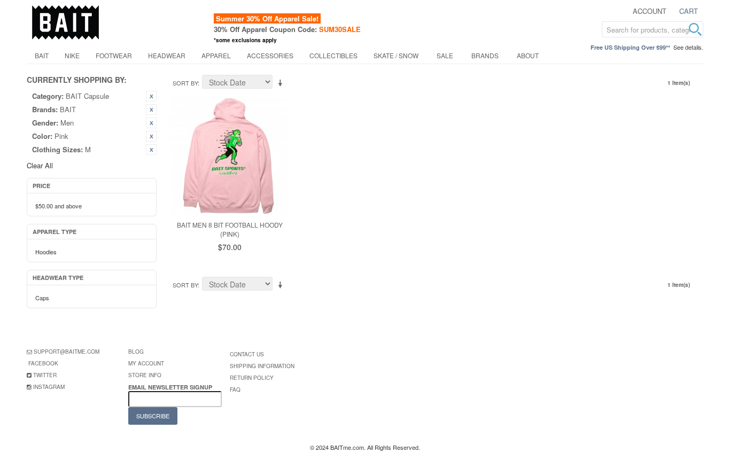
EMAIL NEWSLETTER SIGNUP (171, 387)
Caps (42, 297)
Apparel (216, 55)
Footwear (114, 55)
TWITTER (45, 375)
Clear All (40, 165)
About (528, 55)
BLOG (136, 351)
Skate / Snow (396, 55)
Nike (72, 55)
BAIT (42, 55)
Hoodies (46, 251)
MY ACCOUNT (146, 363)
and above (58, 205)
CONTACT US (247, 354)
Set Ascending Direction (282, 83)
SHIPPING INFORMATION (262, 366)
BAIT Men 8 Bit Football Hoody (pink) (230, 229)
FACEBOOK (43, 363)
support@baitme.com (66, 351)
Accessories (270, 55)
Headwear (166, 55)
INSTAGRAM (49, 387)
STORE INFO (144, 375)
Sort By (185, 83)
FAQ (235, 389)
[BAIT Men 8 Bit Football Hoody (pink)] (229, 155)
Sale (445, 55)
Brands (485, 55)
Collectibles (333, 55)
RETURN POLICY (252, 377)
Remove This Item (151, 96)
